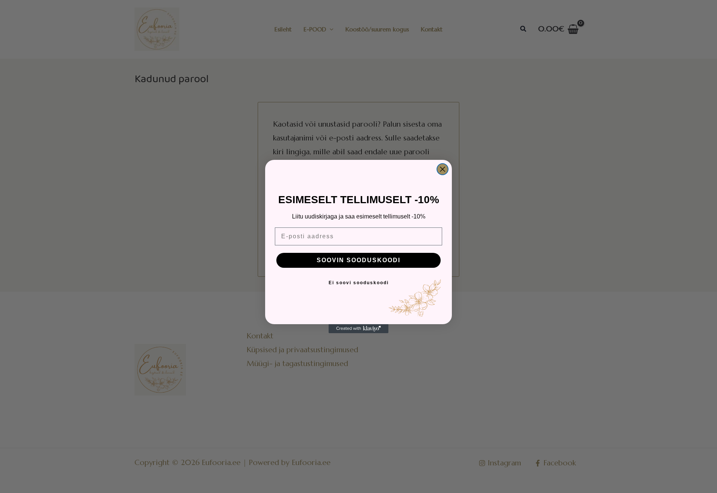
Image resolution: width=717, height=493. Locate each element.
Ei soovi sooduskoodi (359, 282)
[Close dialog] (442, 169)
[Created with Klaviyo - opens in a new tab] (358, 328)
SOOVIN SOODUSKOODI (358, 260)
